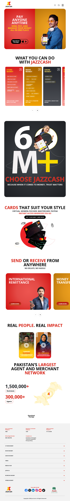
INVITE (17, 91)
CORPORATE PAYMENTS (31, 76)
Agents (9, 401)
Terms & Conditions (31, 439)
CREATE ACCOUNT (11, 79)
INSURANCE (47, 79)
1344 (27, 431)
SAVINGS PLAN (48, 76)
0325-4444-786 (8, 437)
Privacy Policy (29, 440)
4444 (6, 431)
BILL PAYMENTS (35, 93)
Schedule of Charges (31, 437)
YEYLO (27, 79)
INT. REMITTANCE (30, 88)
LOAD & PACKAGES (30, 81)
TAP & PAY (33, 79)
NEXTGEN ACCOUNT (11, 76)
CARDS (27, 93)
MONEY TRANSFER (30, 96)
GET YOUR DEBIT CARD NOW (35, 217)
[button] (37, 110)
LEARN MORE (15, 304)
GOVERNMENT (29, 85)
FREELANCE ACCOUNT (12, 81)
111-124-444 (49, 431)
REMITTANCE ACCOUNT (12, 87)
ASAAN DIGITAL (10, 90)
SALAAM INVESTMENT (50, 81)
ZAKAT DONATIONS (30, 91)
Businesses (10, 391)
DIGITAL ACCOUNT (11, 84)
